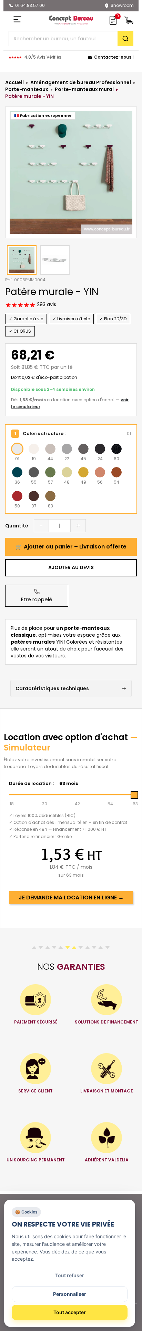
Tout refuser (69, 1275)
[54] (116, 472)
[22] (67, 449)
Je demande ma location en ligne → (71, 897)
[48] (67, 472)
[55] (34, 472)
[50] (17, 496)
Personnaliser (69, 1294)
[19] (34, 449)
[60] (116, 449)
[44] (50, 449)
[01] (17, 449)
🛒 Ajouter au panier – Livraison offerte (71, 547)
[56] (100, 472)
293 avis (46, 304)
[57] (50, 472)
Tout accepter (69, 1312)
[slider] (134, 795)
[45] (83, 449)
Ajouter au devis (71, 567)
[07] (34, 496)
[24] (100, 449)
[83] (50, 496)
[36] (17, 472)
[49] (83, 472)
